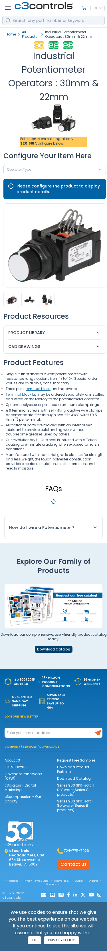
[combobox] (97, 8)
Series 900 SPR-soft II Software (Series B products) (75, 806)
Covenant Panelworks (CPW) (23, 776)
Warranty (51, 884)
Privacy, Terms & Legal (36, 881)
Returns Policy (61, 881)
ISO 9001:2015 (16, 767)
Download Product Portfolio (73, 769)
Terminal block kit (21, 394)
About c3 (12, 760)
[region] (54, 299)
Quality (79, 881)
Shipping (93, 881)
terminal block (38, 388)
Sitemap (13, 881)
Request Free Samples (76, 760)
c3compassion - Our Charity (23, 799)
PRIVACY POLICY (61, 940)
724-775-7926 (76, 850)
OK (34, 940)
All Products (29, 34)
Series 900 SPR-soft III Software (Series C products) (75, 790)
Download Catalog (53, 649)
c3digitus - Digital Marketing (20, 787)
